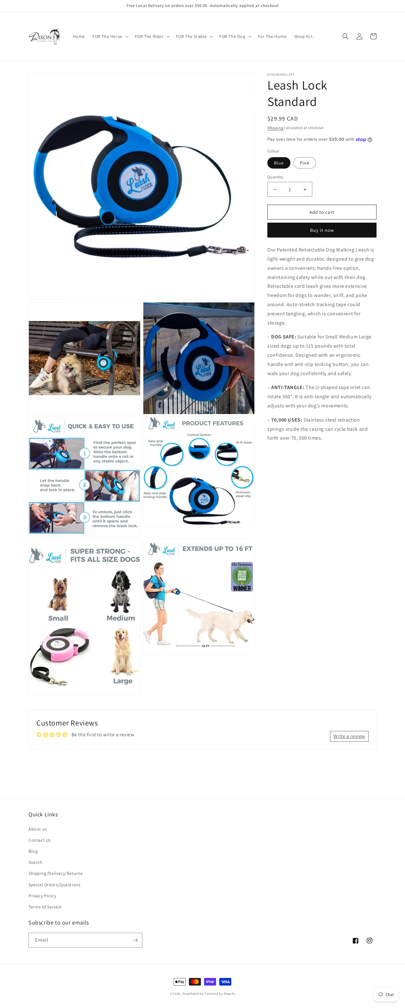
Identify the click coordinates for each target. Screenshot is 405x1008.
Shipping (275, 127)
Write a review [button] (349, 736)
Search (35, 862)
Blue (279, 163)
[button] (110, 36)
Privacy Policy (42, 896)
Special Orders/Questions (54, 884)
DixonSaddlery (193, 994)
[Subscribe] (135, 940)
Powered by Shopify (220, 994)
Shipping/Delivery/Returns (55, 873)
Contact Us (39, 840)
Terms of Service (45, 907)
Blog (33, 851)
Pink (304, 163)
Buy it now (322, 230)
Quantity (275, 177)
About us (37, 829)
